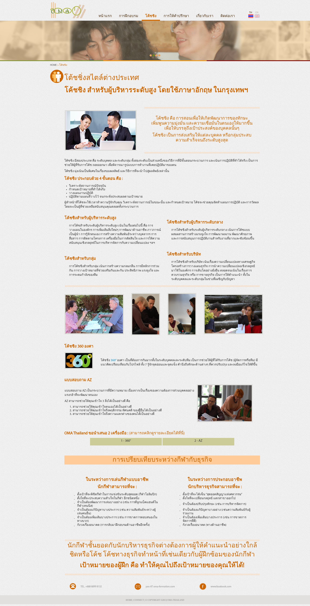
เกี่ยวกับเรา (204, 16)
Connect (139, 600)
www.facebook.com (221, 586)
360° (113, 360)
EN (256, 12)
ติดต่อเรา (227, 16)
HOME (53, 65)
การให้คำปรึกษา (176, 16)
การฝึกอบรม (128, 16)
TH (250, 12)
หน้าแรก (105, 16)
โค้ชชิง (150, 16)
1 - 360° (126, 441)
